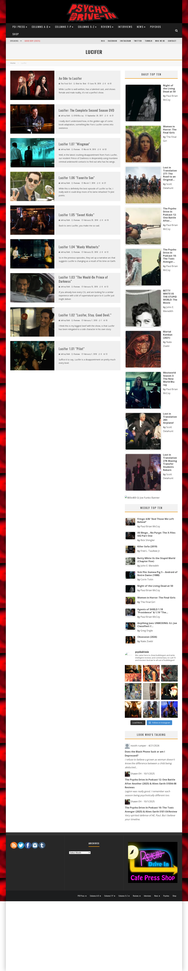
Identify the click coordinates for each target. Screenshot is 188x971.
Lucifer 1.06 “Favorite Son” (77, 177)
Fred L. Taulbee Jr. (150, 550)
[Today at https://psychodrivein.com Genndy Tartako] (169, 691)
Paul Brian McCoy (150, 526)
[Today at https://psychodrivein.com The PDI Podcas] (133, 673)
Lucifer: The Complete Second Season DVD (86, 110)
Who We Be (160, 41)
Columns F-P (63, 27)
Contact (172, 41)
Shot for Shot (81, 84)
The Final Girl (66, 83)
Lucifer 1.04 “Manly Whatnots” (79, 246)
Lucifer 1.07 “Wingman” (74, 144)
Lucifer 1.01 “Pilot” (72, 348)
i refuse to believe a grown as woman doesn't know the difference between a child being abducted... (150, 763)
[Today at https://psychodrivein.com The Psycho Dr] (151, 691)
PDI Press (18, 27)
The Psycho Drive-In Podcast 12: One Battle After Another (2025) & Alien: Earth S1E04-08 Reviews (150, 783)
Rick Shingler (148, 540)
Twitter (138, 41)
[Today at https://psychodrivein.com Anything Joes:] (151, 673)
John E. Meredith (150, 565)
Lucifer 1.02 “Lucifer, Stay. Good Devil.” (85, 315)
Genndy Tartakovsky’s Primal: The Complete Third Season (52, 41)
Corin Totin (147, 579)
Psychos (155, 27)
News (140, 27)
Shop (15, 34)
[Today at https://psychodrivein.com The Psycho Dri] (169, 673)
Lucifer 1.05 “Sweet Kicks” (77, 214)
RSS (103, 41)
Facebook (112, 41)
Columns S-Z (86, 27)
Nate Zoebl (147, 641)
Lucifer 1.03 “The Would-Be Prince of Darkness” (83, 279)
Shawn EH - (143, 773)
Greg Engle (147, 630)
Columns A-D (40, 27)
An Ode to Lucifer (70, 78)
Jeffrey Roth (65, 115)
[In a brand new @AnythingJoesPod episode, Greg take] (169, 709)
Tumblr (148, 41)
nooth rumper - (145, 745)
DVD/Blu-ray (79, 116)
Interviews (125, 27)
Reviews (106, 27)
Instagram (125, 41)
